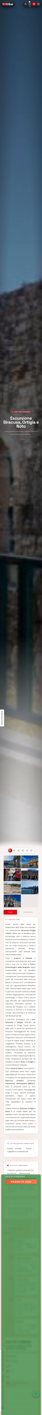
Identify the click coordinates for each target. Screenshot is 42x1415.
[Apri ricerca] (26, 4)
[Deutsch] (19, 850)
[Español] (27, 850)
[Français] (23, 850)
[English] (14, 850)
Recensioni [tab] (28, 912)
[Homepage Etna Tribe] (7, 4)
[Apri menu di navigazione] (38, 4)
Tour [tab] (10, 912)
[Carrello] (34, 4)
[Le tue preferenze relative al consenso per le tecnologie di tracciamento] (2, 718)
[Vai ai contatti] (36, 1393)
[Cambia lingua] (30, 4)
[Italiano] (10, 850)
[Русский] (32, 850)
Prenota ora (21, 1181)
